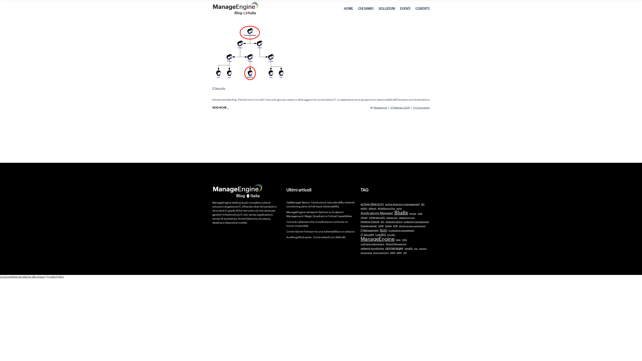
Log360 (381, 234)
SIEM (392, 253)
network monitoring (372, 248)
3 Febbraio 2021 (400, 107)
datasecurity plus (407, 218)
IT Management (370, 230)
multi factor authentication (373, 244)
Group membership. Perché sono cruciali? (252, 93)
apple (399, 208)
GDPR (381, 226)
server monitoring (381, 253)
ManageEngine (378, 239)
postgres (422, 249)
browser (412, 214)
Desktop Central (370, 221)
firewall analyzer (369, 226)
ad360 (364, 208)
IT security (367, 234)
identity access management (412, 226)
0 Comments (421, 107)
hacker (388, 226)
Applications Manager (377, 213)
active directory (372, 204)
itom (383, 230)
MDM (398, 240)
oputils (409, 248)
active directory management (402, 204)
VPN (405, 253)
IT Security (218, 88)
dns (382, 222)
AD (422, 204)
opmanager (394, 248)
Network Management (396, 244)
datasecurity (392, 218)
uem (399, 252)
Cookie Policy (55, 276)
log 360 (391, 235)
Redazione (380, 107)
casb (420, 213)
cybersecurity (377, 217)
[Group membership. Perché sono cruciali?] (249, 53)
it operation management (401, 230)
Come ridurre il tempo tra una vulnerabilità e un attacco (320, 231)
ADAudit (372, 208)
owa (416, 249)
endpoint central (394, 222)
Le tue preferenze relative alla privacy (22, 276)
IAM (395, 226)
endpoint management (416, 221)
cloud (364, 217)
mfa (404, 239)
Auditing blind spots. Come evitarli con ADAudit (316, 237)
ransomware (366, 253)
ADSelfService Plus (386, 208)
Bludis (401, 213)
